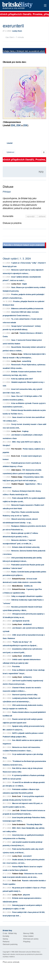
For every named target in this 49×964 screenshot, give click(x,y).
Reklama (6, 941)
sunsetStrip (26, 361)
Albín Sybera (16, 470)
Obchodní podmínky (10, 944)
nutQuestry (27, 677)
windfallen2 (27, 624)
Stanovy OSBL (28, 933)
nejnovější (31, 216)
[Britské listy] (24, 51)
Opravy (5, 939)
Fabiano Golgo (16, 354)
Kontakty (6, 936)
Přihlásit (7, 191)
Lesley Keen (17, 31)
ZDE (13, 125)
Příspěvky (26, 941)
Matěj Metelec (17, 586)
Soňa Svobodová (18, 824)
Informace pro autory (30, 939)
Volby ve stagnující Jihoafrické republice (26, 596)
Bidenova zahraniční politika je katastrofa (27, 308)
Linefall (9, 143)
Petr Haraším (16, 449)
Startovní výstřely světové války (24, 694)
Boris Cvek (15, 456)
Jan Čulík (15, 333)
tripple (24, 284)
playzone (26, 894)
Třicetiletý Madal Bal (34, 824)
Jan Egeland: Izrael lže (21, 620)
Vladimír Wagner (17, 484)
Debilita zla (28, 586)
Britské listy (20, 5)
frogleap (25, 431)
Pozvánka (16, 666)
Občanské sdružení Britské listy (29, 952)
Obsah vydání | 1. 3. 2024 (17, 258)
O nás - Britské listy (10, 933)
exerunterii (27, 856)
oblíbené (42, 216)
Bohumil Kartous (18, 578)
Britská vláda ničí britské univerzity (26, 547)
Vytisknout (10, 152)
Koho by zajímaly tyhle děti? (22, 378)
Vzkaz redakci (28, 936)
